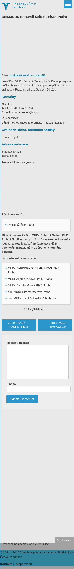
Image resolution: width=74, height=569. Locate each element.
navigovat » (27, 162)
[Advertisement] (37, 48)
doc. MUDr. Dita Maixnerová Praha (29, 292)
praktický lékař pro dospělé (27, 75)
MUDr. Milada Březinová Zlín (58, 325)
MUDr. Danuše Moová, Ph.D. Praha (29, 285)
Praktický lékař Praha (21, 224)
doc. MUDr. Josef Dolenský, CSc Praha (32, 298)
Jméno (11, 384)
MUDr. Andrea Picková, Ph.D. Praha (30, 279)
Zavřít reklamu (64, 540)
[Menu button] (68, 4)
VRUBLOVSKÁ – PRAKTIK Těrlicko (18, 325)
